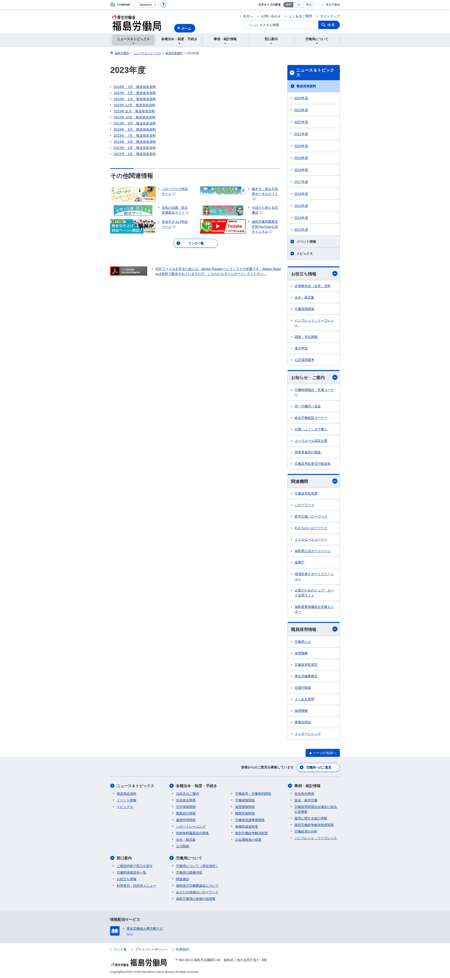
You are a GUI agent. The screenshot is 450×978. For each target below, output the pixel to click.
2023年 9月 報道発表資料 (135, 123)
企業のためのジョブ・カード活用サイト (314, 592)
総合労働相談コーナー (311, 418)
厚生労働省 (333, 4)
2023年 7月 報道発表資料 (135, 135)
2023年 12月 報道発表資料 (134, 105)
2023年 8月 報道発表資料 (135, 129)
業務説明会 (303, 722)
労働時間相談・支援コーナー (314, 392)
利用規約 (182, 949)
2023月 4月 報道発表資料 (135, 154)
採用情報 (301, 711)
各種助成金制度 (246, 826)
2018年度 (301, 170)
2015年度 (301, 206)
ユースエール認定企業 (311, 441)
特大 (309, 4)
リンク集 (120, 949)
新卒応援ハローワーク (311, 516)
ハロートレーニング (191, 826)
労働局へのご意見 (318, 767)
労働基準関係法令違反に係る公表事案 (315, 809)
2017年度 (301, 182)
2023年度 (301, 110)
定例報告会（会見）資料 (313, 286)
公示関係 (182, 846)
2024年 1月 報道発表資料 (135, 99)
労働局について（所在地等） (197, 866)
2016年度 (301, 194)
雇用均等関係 (186, 820)
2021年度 (301, 134)
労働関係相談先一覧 (131, 872)
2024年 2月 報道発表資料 (135, 93)
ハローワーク (304, 505)
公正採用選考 (304, 360)
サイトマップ (330, 16)
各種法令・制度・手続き (196, 786)
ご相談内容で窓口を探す (135, 866)
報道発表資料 (306, 86)
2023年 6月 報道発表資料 (135, 142)
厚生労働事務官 (306, 676)
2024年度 (301, 98)
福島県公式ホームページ (313, 551)
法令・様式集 (304, 297)
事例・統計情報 (307, 786)
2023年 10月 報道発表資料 (134, 117)
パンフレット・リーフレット (314, 322)
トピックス (304, 253)
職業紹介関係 (186, 813)
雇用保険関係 (245, 807)
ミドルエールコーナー (311, 539)
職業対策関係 (245, 813)
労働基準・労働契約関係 (253, 794)
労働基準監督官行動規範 (313, 464)
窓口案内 (124, 858)
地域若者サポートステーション (314, 576)
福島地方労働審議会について (197, 885)
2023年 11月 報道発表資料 (134, 111)
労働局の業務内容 (189, 872)
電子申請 (301, 348)
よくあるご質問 (300, 16)
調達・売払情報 (306, 337)
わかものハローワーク (311, 528)
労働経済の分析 (305, 831)
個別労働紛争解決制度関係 (314, 825)
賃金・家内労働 (305, 800)
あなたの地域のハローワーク (197, 892)
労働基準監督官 (306, 665)
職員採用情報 (303, 629)
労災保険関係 (186, 807)
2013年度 (301, 229)
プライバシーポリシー (151, 949)
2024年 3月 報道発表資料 (135, 87)
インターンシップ (308, 733)
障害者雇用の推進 (308, 452)
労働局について (189, 858)
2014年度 (301, 218)
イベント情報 (306, 241)
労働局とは (303, 642)
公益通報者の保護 (248, 840)
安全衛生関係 (186, 800)
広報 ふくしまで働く (311, 429)
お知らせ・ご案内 (308, 377)
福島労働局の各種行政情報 (195, 899)
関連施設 (182, 879)
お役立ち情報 (303, 274)
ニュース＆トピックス (315, 73)
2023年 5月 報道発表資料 (135, 148)
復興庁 (299, 562)
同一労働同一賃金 (308, 406)
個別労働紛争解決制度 (251, 833)
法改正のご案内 (187, 794)
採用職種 (301, 653)
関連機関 (299, 481)
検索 (331, 25)
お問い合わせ (271, 16)
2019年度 (301, 158)
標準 (288, 4)
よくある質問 (304, 699)
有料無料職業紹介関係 (192, 833)
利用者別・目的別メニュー (136, 885)
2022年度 (301, 122)
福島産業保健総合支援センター (314, 609)
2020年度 (301, 146)
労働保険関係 (304, 309)
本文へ (248, 16)
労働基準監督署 (306, 493)
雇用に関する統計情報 (310, 818)
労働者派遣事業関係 (250, 820)
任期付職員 (303, 688)
